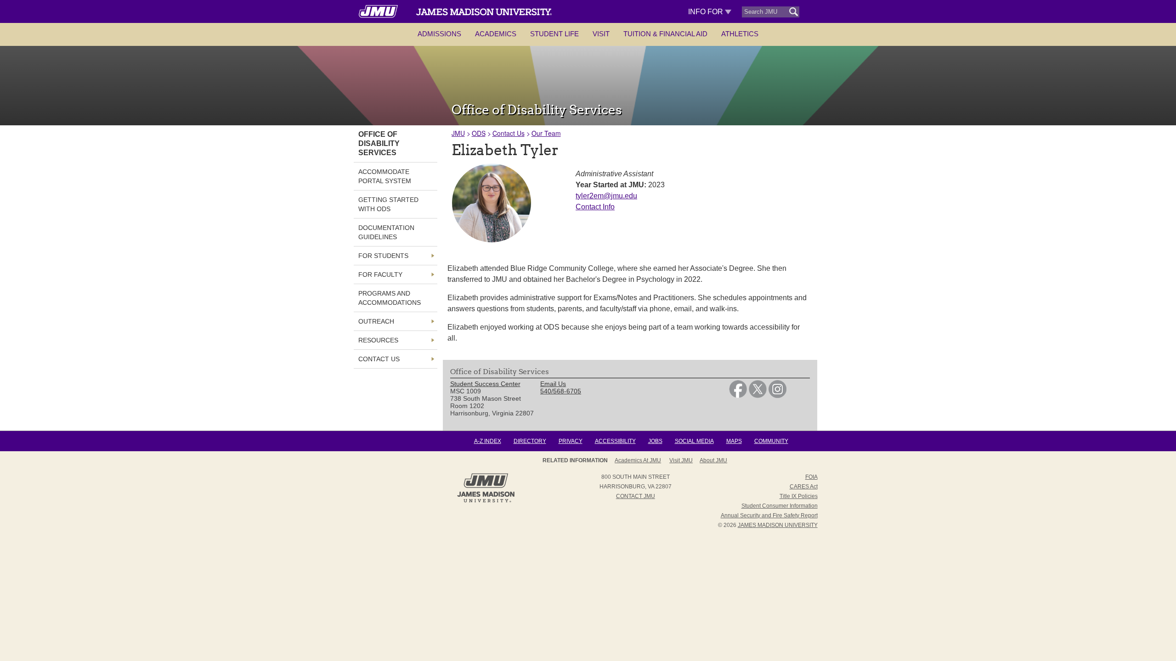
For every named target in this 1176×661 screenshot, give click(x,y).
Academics (495, 34)
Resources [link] (378, 340)
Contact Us (508, 133)
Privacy (570, 441)
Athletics (739, 34)
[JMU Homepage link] (485, 501)
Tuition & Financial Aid (665, 34)
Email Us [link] (553, 383)
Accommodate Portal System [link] (384, 176)
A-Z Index (487, 441)
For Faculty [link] (380, 274)
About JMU (713, 460)
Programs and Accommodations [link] (389, 298)
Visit (601, 34)
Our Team (546, 133)
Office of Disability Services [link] (379, 143)
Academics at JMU (638, 460)
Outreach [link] (376, 321)
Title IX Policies (799, 496)
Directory (530, 441)
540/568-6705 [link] (560, 391)
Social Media (694, 441)
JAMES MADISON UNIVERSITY (778, 525)
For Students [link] (383, 255)
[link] (738, 395)
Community (771, 441)
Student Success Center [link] (485, 383)
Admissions (439, 34)
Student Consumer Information (779, 506)
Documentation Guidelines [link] (386, 232)
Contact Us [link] (379, 359)
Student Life (554, 34)
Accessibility (615, 441)
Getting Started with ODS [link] (388, 204)
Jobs (655, 441)
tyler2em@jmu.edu (606, 196)
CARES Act (804, 486)
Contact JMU (635, 496)
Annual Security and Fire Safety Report (769, 515)
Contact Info (595, 207)
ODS (479, 133)
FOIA (811, 477)
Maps (734, 441)
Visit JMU (681, 460)
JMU (458, 133)
